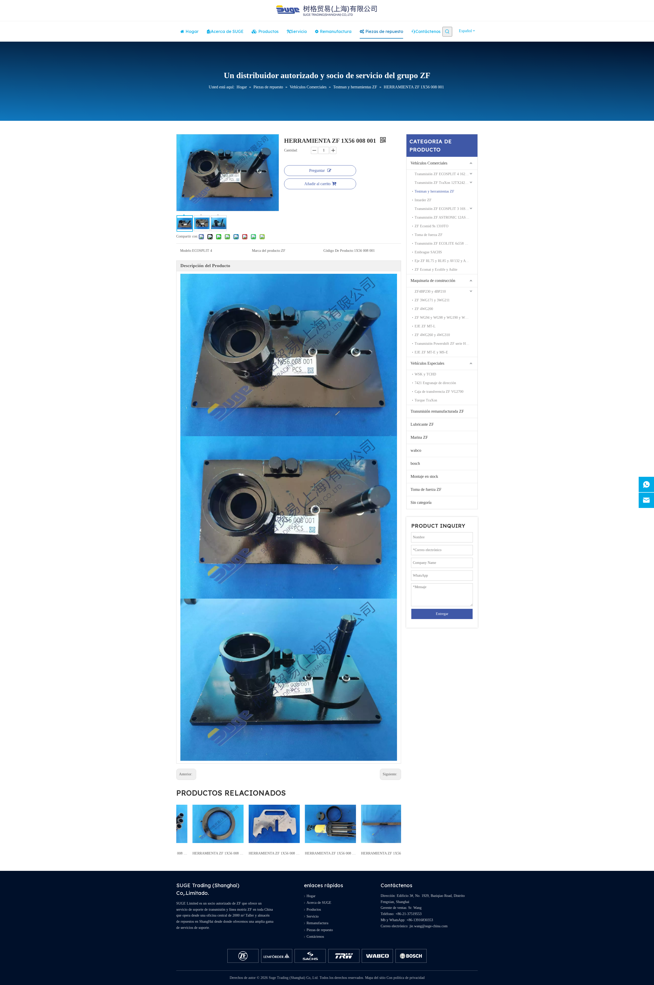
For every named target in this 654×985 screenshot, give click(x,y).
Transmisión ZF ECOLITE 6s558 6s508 (444, 243)
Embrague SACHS (428, 252)
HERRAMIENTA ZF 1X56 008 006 (316, 853)
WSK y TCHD (425, 374)
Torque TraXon (426, 400)
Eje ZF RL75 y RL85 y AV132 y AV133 (444, 261)
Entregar (442, 614)
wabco (416, 450)
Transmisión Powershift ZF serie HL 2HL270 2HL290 (446, 344)
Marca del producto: (266, 251)
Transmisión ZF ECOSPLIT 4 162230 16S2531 (446, 174)
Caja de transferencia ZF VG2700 (439, 392)
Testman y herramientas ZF (434, 191)
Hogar (311, 896)
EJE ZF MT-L (425, 326)
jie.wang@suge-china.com (429, 926)
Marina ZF (419, 437)
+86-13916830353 (419, 920)
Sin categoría (421, 502)
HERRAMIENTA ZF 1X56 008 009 (204, 853)
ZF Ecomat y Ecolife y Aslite (436, 269)
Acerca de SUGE (319, 903)
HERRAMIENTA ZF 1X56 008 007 (260, 853)
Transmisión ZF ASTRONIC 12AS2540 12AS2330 (446, 217)
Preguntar (317, 170)
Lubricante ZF (422, 424)
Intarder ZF (423, 200)
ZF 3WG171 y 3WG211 (432, 300)
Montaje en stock (424, 476)
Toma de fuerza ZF (428, 235)
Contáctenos (315, 937)
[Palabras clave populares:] (447, 32)
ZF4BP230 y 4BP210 (430, 291)
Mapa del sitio (375, 978)
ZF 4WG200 (424, 309)
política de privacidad (409, 978)
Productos (314, 909)
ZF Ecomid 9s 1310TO (431, 226)
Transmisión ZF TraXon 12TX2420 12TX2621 (446, 183)
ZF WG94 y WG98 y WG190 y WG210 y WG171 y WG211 (446, 317)
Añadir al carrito (317, 184)
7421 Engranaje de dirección (435, 383)
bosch (415, 463)
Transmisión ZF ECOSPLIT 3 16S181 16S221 (446, 209)
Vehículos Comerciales (429, 163)
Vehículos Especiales (427, 363)
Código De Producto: (338, 251)
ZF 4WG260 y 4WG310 (432, 335)
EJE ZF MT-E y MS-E (431, 352)
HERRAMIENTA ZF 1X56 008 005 (373, 853)
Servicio (313, 916)
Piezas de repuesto (320, 930)
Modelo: (186, 251)
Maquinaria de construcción (433, 280)
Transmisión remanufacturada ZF (437, 411)
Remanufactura (317, 923)
